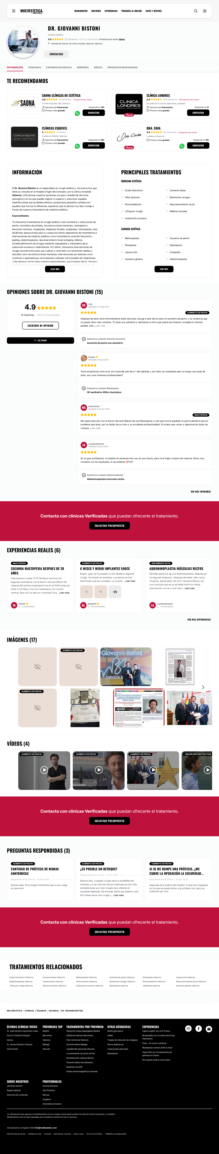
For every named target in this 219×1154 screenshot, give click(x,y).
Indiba (110, 1035)
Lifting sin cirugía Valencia (21, 985)
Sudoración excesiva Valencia (89, 985)
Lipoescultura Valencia (53, 981)
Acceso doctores (50, 1086)
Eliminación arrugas (180, 197)
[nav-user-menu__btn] (205, 11)
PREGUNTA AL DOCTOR (131, 11)
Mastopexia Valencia (119, 985)
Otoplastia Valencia (151, 985)
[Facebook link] (198, 1029)
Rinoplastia (130, 245)
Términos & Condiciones (115, 1134)
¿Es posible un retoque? (99, 868)
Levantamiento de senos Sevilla (80, 1053)
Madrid (46, 1031)
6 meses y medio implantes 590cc (105, 568)
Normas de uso (34, 1134)
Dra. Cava (153, 128)
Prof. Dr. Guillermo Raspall (18, 1035)
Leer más (64, 592)
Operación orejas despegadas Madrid (83, 1031)
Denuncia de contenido (17, 1095)
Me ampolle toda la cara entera (156, 1060)
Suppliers (47, 1099)
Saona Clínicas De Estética (61, 95)
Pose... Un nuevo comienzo (154, 1043)
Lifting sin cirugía (134, 211)
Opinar (122, 39)
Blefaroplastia (132, 238)
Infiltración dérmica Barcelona (79, 1035)
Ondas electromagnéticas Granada (81, 1071)
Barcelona (47, 1035)
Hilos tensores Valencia (86, 981)
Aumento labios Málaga (76, 1044)
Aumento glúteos (134, 259)
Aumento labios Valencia (54, 977)
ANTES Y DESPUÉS (154, 11)
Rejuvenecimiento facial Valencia (191, 981)
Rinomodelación (133, 204)
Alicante (46, 1049)
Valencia (46, 1040)
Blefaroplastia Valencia (86, 977)
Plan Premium (49, 1090)
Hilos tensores (132, 197)
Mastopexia (176, 245)
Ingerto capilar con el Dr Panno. (156, 1031)
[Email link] (209, 1029)
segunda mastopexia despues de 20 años (37, 570)
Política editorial (94, 1134)
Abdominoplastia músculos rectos (105, 479)
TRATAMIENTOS (81, 11)
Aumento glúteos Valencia (187, 985)
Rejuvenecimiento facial (182, 204)
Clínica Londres (158, 95)
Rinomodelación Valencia (154, 981)
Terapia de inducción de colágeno (122, 1040)
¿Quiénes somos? (14, 1086)
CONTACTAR (56, 54)
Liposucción (131, 252)
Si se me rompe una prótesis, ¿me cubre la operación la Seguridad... (176, 871)
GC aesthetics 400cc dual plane (104, 392)
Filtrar (42, 340)
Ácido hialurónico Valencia (21, 977)
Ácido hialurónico (134, 190)
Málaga (46, 1044)
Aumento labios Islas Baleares (79, 1062)
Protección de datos (16, 1134)
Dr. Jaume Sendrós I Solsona (19, 1044)
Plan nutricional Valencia (77, 1040)
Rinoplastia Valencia (152, 977)
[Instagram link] (188, 1029)
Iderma (10, 1040)
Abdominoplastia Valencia (21, 981)
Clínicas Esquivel (54, 128)
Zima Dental (12, 1049)
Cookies (47, 1134)
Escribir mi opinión (40, 326)
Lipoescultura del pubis (117, 1049)
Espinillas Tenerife (74, 1067)
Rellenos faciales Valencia (54, 985)
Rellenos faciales (178, 211)
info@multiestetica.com (46, 1128)
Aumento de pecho (180, 238)
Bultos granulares (115, 1031)
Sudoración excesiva (136, 218)
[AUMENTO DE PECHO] (78, 666)
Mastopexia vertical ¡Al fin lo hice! (157, 1047)
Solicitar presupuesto (109, 526)
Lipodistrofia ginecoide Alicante (80, 1049)
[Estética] (32, 11)
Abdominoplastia (178, 259)
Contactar (93, 112)
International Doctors (52, 1104)
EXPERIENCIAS (111, 11)
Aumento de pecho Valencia (122, 977)
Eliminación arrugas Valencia (122, 981)
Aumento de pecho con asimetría (105, 342)
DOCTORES (96, 11)
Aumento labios (178, 190)
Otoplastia (175, 252)
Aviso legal (78, 1134)
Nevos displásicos (115, 1044)
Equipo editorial (14, 1090)
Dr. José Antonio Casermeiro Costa (22, 1031)
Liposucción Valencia (185, 977)
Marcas (46, 1095)
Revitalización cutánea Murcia (80, 1058)
